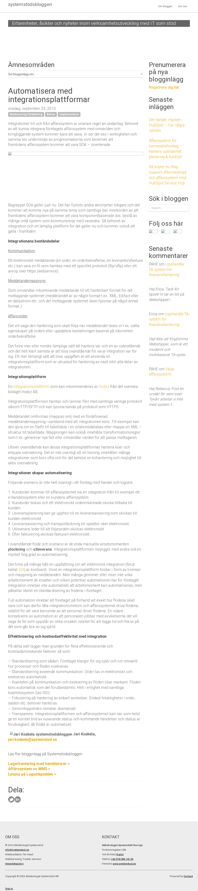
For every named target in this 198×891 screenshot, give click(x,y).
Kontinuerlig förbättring (26, 114)
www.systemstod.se (124, 863)
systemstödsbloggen (30, 4)
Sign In (9, 888)
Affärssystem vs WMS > (29, 769)
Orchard (188, 876)
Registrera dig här (164, 87)
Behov (51, 114)
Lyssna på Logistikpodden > (32, 774)
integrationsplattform (31, 386)
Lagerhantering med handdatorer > (39, 763)
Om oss (182, 6)
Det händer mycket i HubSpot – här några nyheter (167, 125)
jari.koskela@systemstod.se (32, 739)
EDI (21, 569)
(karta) (120, 854)
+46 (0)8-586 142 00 (122, 859)
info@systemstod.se (17, 849)
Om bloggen (165, 6)
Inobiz (104, 386)
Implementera (69, 114)
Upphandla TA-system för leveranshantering (166, 269)
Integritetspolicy (14, 863)
